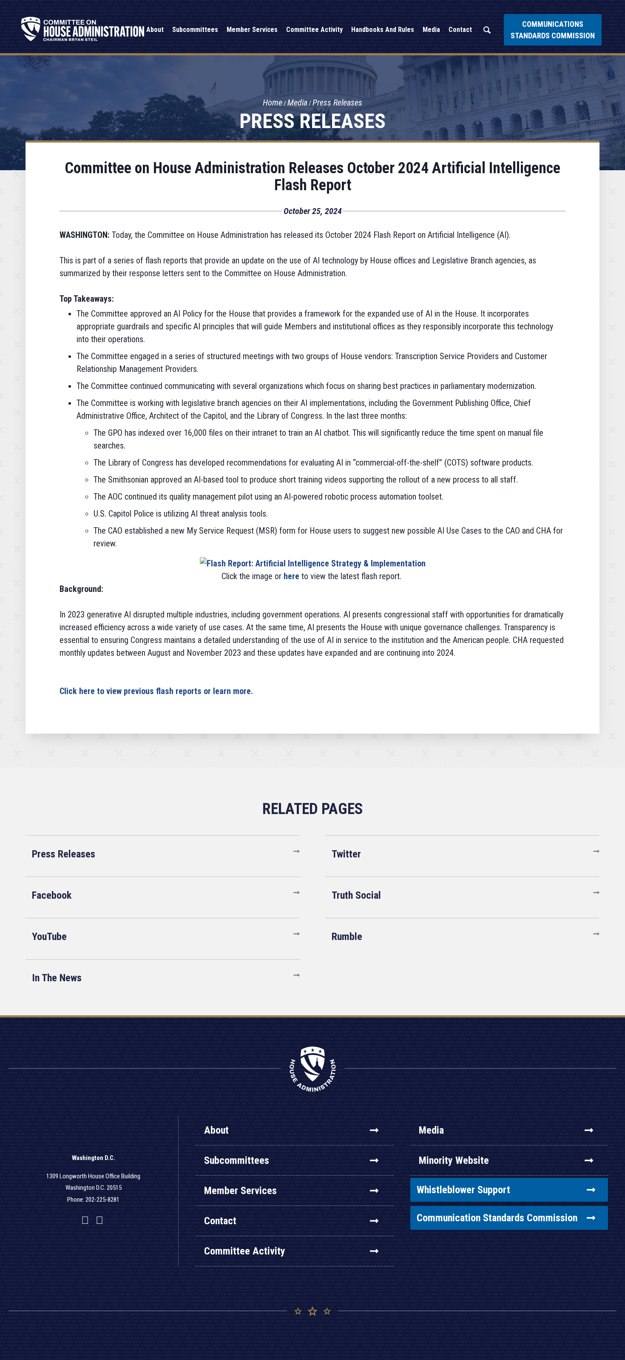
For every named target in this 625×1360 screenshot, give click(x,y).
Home (272, 102)
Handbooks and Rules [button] (382, 30)
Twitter (346, 854)
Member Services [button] (252, 30)
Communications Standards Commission (553, 30)
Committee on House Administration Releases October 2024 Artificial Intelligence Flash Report (312, 176)
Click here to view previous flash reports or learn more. (156, 691)
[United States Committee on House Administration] (83, 29)
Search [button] (486, 30)
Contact (220, 1221)
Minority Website (454, 1160)
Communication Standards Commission (497, 1218)
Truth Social (356, 895)
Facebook (51, 895)
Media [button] (431, 30)
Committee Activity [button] (314, 30)
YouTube (49, 937)
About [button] (155, 30)
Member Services (240, 1191)
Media (297, 102)
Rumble (347, 937)
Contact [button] (460, 30)
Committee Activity (244, 1251)
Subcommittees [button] (195, 30)
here (291, 576)
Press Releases (337, 102)
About (216, 1130)
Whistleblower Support (463, 1190)
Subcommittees (236, 1160)
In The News (57, 978)
